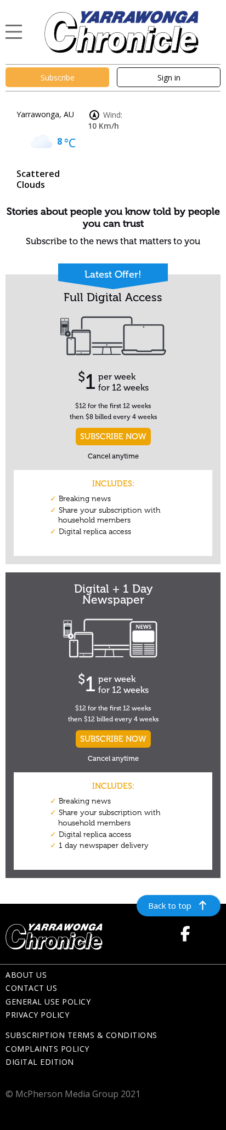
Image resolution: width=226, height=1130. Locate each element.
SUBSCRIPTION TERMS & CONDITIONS (81, 1035)
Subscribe (58, 77)
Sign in (168, 77)
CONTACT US (31, 988)
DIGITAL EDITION (39, 1062)
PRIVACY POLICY (37, 1014)
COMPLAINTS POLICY (47, 1048)
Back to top (169, 905)
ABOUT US (26, 975)
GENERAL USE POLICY (48, 1001)
